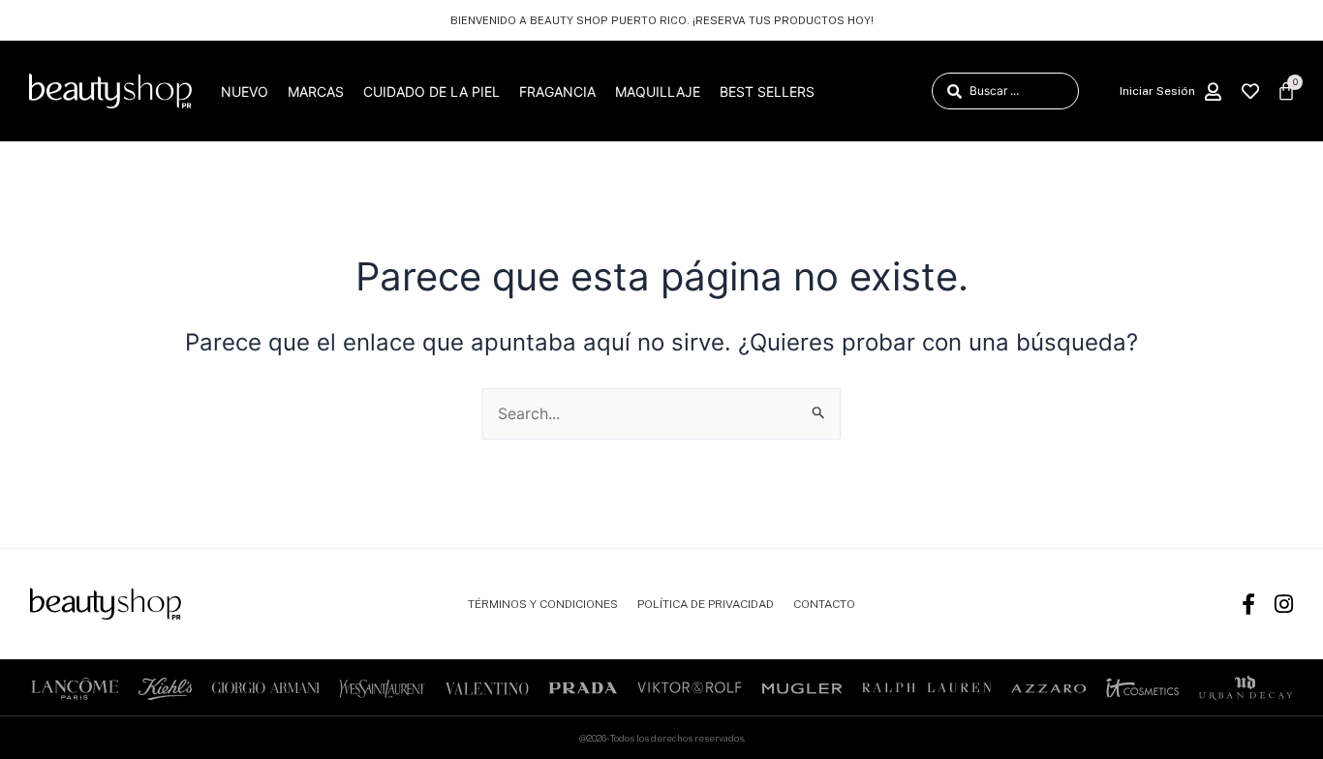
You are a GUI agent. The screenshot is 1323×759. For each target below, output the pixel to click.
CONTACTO (824, 604)
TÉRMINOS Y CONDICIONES (543, 604)
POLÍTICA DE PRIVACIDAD (705, 604)
